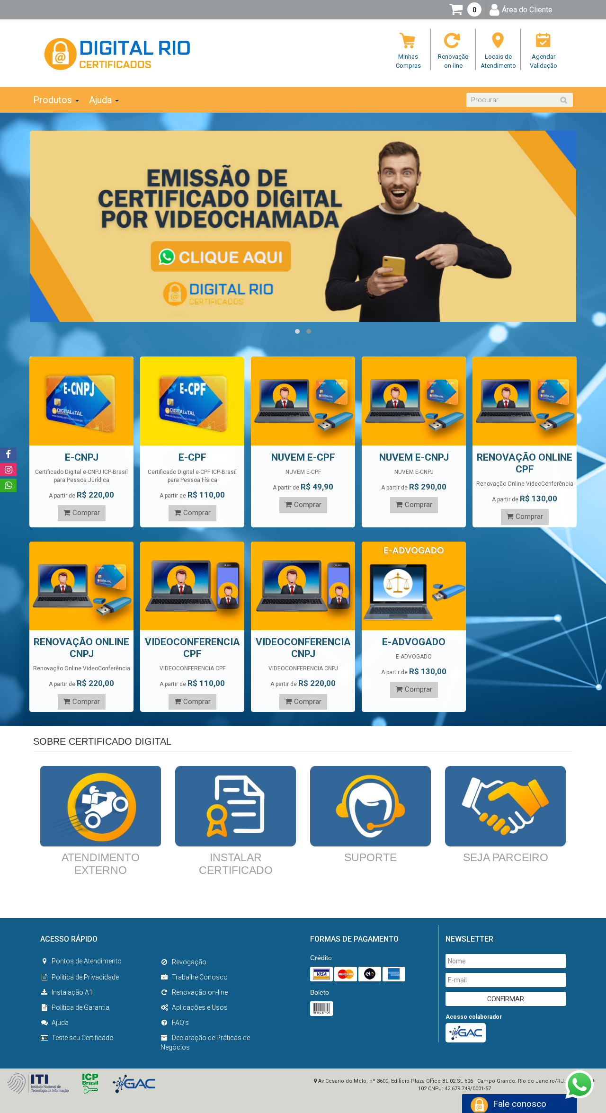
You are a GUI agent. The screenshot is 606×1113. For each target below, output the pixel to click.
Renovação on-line (200, 992)
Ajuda (60, 1022)
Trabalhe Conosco (200, 977)
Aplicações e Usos (200, 1007)
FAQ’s (180, 1022)
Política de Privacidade (85, 977)
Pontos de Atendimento (87, 961)
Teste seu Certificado (83, 1038)
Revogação (189, 962)
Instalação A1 (72, 992)
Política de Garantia (80, 1007)
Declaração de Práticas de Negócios (205, 1042)
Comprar (86, 512)
